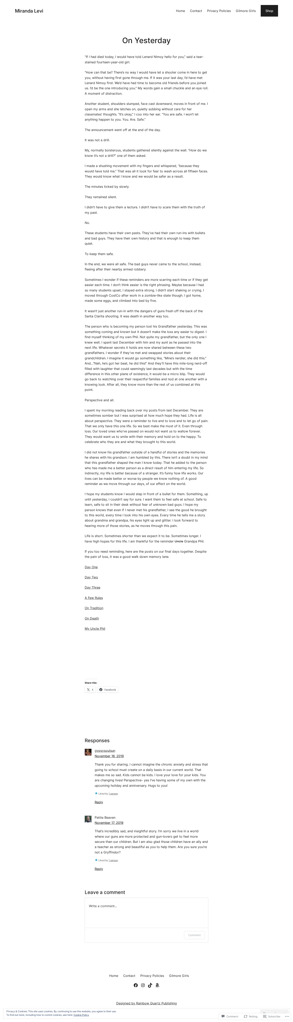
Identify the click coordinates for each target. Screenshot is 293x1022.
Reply (99, 802)
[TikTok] (150, 985)
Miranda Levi (29, 11)
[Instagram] (143, 985)
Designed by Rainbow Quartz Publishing (146, 1003)
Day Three (92, 587)
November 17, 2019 (109, 823)
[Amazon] (157, 985)
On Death (92, 618)
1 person (113, 793)
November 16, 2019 (109, 756)
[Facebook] (135, 985)
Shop (269, 11)
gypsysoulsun (105, 751)
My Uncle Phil (95, 629)
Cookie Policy (81, 1014)
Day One (91, 567)
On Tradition (94, 608)
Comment (194, 935)
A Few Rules (94, 598)
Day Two (91, 577)
